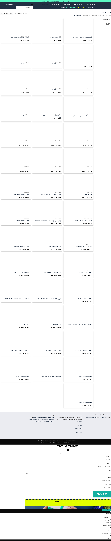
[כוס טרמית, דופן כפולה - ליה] (78, 52)
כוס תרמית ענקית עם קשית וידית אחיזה (52, 272)
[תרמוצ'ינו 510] (16, 313)
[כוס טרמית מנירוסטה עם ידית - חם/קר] (78, 339)
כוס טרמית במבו (88, 194)
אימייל (109, 477)
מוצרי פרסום (51, 417)
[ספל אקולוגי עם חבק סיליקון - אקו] (47, 339)
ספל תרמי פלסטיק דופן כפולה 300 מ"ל (83, 220)
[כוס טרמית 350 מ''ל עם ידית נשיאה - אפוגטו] (47, 52)
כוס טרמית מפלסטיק (87, 142)
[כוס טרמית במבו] (78, 183)
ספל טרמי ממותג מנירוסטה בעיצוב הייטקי (20, 350)
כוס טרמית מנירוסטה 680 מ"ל (23, 220)
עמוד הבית (108, 15)
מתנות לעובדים (78, 4)
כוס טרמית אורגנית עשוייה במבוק (85, 272)
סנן (107, 23)
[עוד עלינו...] (79, 421)
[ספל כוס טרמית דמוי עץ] (47, 26)
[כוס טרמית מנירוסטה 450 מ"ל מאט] (16, 183)
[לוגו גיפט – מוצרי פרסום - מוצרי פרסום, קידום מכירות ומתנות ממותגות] (104, 5)
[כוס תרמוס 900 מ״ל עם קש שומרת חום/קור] (78, 105)
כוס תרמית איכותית (25, 142)
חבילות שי (68, 4)
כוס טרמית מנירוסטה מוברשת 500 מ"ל (83, 168)
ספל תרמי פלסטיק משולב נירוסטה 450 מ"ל (51, 194)
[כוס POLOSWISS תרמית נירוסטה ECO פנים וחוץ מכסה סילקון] (47, 105)
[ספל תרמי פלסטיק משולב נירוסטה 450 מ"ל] (47, 183)
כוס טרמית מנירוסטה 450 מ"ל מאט (22, 194)
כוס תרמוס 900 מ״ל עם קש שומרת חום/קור (82, 116)
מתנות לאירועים (57, 4)
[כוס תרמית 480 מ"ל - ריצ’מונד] (47, 79)
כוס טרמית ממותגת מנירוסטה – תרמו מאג (82, 37)
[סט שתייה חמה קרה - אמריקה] (16, 365)
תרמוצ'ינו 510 (26, 324)
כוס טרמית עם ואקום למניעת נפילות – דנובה (51, 376)
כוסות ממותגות (86, 15)
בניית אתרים (49, 442)
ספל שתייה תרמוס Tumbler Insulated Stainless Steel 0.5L (48, 299)
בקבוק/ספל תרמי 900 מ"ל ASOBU (84, 246)
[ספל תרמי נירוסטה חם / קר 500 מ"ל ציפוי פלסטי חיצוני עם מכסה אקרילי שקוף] (47, 209)
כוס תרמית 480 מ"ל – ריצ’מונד (54, 90)
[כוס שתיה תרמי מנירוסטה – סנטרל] (16, 79)
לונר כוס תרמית (57, 168)
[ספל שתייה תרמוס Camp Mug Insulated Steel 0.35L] (78, 313)
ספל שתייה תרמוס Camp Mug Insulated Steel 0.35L (79, 324)
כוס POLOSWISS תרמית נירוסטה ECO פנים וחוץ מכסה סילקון (48, 116)
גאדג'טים (43, 419)
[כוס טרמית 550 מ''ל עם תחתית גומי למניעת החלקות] (16, 52)
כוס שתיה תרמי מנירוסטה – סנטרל (22, 90)
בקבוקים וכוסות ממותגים (98, 15)
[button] (85, 4)
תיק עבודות (80, 7)
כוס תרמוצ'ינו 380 (57, 324)
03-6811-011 (56, 1)
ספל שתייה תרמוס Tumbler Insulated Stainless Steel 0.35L (17, 299)
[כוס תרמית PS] (16, 105)
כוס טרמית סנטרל (57, 142)
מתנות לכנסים (36, 417)
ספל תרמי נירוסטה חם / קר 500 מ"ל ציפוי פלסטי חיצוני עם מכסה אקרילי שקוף (48, 221)
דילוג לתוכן (98, 510)
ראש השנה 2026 (71, 7)
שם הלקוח (108, 456)
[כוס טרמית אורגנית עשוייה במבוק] (78, 261)
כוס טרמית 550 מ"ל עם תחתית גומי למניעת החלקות (18, 63)
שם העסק (109, 463)
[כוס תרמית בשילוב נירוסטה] (47, 235)
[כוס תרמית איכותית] (16, 131)
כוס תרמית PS (26, 116)
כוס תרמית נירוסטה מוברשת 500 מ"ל (21, 168)
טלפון (110, 470)
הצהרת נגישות (78, 432)
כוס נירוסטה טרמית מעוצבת (86, 90)
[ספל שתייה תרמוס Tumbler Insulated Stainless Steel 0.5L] (47, 287)
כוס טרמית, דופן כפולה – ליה (85, 63)
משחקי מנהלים (37, 419)
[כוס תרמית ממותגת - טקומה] (78, 365)
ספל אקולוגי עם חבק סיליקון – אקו (53, 350)
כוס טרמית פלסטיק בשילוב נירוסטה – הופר (20, 37)
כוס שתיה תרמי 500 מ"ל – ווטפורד (22, 272)
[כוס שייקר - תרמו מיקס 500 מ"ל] (78, 287)
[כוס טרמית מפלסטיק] (78, 131)
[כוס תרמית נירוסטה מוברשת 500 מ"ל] (16, 157)
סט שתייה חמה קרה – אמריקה (23, 376)
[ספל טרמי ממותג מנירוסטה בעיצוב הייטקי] (16, 339)
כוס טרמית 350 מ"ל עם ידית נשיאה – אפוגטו (51, 63)
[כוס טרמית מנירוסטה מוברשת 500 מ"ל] (78, 157)
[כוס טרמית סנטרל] (47, 131)
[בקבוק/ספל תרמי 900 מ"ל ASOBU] (78, 235)
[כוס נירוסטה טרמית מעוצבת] (78, 79)
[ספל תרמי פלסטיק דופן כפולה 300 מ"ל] (78, 209)
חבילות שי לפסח (48, 421)
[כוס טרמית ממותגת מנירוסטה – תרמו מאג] (78, 26)
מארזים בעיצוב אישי (90, 7)
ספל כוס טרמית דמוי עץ (55, 37)
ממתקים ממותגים (50, 419)
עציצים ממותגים (39, 421)
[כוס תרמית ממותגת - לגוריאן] (78, 391)
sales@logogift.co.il (47, 1)
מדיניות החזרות (78, 428)
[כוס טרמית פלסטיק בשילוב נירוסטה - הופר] (16, 26)
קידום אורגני (43, 442)
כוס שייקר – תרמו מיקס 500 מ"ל (84, 298)
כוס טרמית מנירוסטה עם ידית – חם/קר (83, 350)
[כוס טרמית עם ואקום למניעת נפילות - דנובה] (47, 365)
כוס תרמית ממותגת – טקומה (85, 376)
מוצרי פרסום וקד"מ (91, 4)
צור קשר (62, 7)
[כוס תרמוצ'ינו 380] (47, 313)
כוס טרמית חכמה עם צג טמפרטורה (22, 246)
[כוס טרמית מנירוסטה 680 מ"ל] (16, 209)
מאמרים (80, 425)
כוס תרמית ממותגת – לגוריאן (85, 402)
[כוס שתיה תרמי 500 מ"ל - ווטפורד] (16, 261)
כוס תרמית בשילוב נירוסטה (55, 246)
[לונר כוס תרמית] (47, 157)
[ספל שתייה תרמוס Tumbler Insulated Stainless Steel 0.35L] (16, 287)
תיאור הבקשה (108, 484)
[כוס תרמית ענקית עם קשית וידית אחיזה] (47, 261)
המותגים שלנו (46, 4)
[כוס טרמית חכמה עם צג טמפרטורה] (16, 235)
